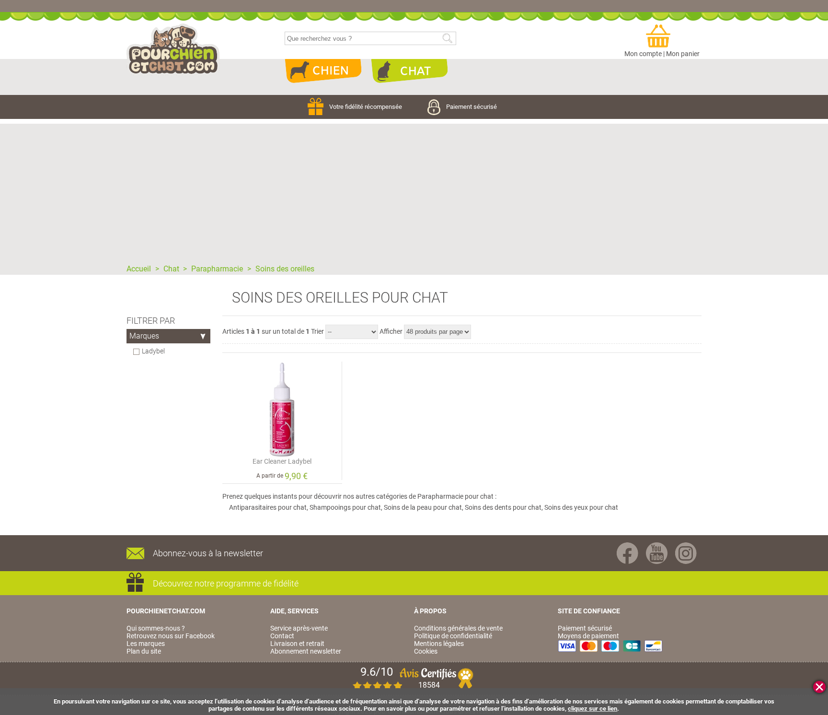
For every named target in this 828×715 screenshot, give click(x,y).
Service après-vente (299, 628)
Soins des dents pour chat (503, 507)
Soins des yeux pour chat (581, 507)
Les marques (145, 643)
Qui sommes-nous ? (155, 628)
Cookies (425, 651)
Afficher (391, 331)
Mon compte (643, 54)
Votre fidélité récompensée (366, 106)
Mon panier (683, 54)
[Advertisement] (414, 191)
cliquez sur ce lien (592, 708)
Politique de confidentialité (453, 636)
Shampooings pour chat (345, 507)
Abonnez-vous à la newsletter (208, 553)
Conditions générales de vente (458, 628)
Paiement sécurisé (471, 106)
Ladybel (153, 351)
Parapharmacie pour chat (455, 496)
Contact (282, 636)
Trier (317, 331)
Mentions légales (439, 643)
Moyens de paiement (588, 636)
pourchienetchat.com (173, 49)
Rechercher (447, 38)
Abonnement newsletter (305, 651)
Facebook (627, 553)
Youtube (656, 553)
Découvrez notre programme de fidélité (226, 583)
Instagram (686, 553)
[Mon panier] (662, 36)
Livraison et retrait (297, 643)
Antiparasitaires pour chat (268, 507)
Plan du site (143, 651)
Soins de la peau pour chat (423, 507)
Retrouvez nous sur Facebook (170, 636)
